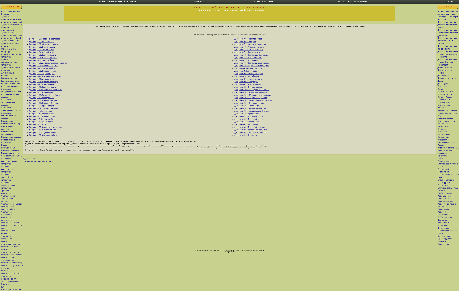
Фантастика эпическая (11, 273)
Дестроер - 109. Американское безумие (251, 111)
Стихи (440, 158)
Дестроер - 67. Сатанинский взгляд (44, 135)
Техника (441, 191)
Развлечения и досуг (446, 142)
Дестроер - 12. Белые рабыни (42, 47)
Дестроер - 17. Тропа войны (41, 60)
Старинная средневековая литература (8, 185)
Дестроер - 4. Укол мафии (40, 111)
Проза (4, 145)
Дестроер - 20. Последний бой (42, 71)
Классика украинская (10, 84)
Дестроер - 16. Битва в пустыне (43, 58)
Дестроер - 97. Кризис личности (248, 79)
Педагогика (442, 126)
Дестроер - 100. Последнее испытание (251, 90)
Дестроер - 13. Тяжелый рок (41, 50)
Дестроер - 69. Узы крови (245, 42)
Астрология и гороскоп (447, 11)
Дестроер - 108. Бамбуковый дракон (250, 108)
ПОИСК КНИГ (29, 159)
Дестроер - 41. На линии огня (42, 116)
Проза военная (8, 148)
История (441, 89)
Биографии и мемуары (447, 17)
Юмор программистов (11, 289)
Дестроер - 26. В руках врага (247, 114)
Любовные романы (9, 86)
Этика (440, 233)
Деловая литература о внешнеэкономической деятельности (447, 33)
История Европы (445, 94)
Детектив (5, 17)
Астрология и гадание (447, 14)
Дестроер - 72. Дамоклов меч (247, 52)
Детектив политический (11, 35)
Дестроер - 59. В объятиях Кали (43, 130)
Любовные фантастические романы (8, 115)
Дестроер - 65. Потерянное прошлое (250, 130)
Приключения (7, 121)
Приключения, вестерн (11, 124)
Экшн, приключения (10, 281)
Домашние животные (446, 78)
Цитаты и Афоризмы (264, 2)
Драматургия (443, 84)
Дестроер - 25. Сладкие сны (41, 84)
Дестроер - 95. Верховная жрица (248, 74)
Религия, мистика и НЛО (448, 148)
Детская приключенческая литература (9, 62)
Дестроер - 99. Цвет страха (246, 135)
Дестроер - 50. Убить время (41, 122)
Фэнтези (4, 271)
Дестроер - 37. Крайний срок (41, 106)
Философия (442, 215)
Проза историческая (10, 150)
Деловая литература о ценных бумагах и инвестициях (447, 62)
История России (444, 97)
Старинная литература (11, 156)
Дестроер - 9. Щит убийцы (245, 71)
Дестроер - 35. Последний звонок (44, 103)
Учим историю (443, 199)
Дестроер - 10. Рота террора (41, 42)
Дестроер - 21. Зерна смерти (42, 74)
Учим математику (445, 201)
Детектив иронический (11, 19)
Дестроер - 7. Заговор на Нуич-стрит (250, 44)
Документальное (444, 68)
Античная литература (10, 11)
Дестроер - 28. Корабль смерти (42, 87)
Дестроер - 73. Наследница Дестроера (251, 55)
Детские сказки (7, 73)
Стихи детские (443, 161)
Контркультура (443, 105)
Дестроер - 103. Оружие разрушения (250, 98)
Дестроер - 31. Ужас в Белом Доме (44, 95)
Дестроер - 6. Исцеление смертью (44, 133)
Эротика (5, 284)
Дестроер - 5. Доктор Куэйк (41, 119)
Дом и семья (443, 76)
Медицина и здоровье (447, 110)
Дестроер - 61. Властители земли (249, 84)
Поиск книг (200, 2)
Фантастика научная (10, 252)
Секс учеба (442, 156)
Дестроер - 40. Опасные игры (42, 114)
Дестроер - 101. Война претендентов (250, 92)
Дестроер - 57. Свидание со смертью (45, 127)
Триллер (5, 191)
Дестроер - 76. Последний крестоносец (251, 63)
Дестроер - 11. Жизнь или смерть (43, 44)
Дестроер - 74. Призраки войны (248, 58)
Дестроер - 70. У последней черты (249, 47)
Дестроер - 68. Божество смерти (248, 39)
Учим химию (442, 212)
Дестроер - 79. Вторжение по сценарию (251, 66)
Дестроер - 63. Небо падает (246, 124)
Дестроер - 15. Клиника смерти (42, 55)
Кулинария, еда (444, 100)
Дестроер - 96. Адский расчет (247, 76)
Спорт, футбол (443, 183)
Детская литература (10, 43)
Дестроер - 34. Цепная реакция (43, 100)
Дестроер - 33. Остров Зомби (247, 122)
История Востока (445, 92)
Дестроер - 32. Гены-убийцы (41, 98)
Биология (441, 19)
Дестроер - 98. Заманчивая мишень (250, 133)
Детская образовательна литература (8, 49)
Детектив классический (11, 25)
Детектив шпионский (10, 41)
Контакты (450, 2)
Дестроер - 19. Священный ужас (43, 66)
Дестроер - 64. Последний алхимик (249, 127)
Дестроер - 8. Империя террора (248, 68)
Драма (440, 81)
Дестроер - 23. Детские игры (41, 79)
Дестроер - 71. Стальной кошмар (248, 50)
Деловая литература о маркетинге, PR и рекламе (447, 41)
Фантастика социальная (11, 255)
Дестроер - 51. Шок (37, 124)
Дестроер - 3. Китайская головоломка (45, 90)
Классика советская (10, 81)
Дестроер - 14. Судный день (41, 52)
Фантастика (6, 193)
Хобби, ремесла (444, 217)
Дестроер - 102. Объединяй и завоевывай (252, 95)
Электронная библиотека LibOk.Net (118, 2)
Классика (5, 76)
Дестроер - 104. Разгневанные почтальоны (253, 100)
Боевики (5, 14)
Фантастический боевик (11, 204)
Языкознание (443, 244)
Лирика (440, 108)
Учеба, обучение (444, 193)
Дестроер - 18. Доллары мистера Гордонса (48, 63)
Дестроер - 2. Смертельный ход (43, 68)
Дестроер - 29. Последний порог (248, 119)
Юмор (4, 287)
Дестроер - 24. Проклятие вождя (43, 82)
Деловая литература (446, 22)
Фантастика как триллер (11, 263)
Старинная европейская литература (7, 177)
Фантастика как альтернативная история (8, 198)
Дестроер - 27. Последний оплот (248, 116)
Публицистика (443, 134)
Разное (440, 145)
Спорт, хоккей (443, 185)
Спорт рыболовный (446, 180)
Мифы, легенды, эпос (447, 113)
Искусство (442, 86)
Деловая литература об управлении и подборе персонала (447, 54)
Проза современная (10, 153)
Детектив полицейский (11, 38)
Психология (442, 132)
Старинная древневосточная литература (9, 161)
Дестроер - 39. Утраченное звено (43, 108)
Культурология (443, 102)
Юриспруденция (444, 236)
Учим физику (443, 209)
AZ (263, 7)
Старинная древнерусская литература (8, 169)
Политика (441, 129)
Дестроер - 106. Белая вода (246, 106)
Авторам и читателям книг (352, 2)
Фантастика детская (10, 223)
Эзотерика (442, 220)
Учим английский (445, 196)
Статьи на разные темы (448, 188)
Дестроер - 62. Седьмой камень (248, 87)
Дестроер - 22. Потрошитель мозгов (45, 76)
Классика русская (9, 78)
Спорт (440, 167)
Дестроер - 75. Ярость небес (247, 60)
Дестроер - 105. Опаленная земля (249, 103)
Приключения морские (11, 137)
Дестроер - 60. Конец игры (246, 82)
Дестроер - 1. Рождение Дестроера (44, 39)
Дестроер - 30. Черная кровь (41, 92)
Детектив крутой (8, 33)
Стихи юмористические (447, 164)
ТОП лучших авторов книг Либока (38, 161)
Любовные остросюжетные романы (8, 102)
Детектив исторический (11, 22)
